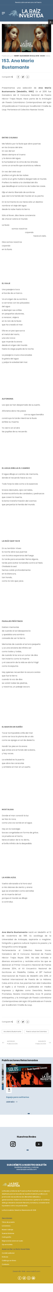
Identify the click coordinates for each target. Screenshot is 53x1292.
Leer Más (6, 1102)
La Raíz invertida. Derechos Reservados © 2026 (19, 1210)
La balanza (6, 1226)
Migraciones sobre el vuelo (12, 1241)
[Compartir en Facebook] (18, 77)
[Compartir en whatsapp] (27, 77)
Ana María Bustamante (12, 1031)
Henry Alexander (21, 56)
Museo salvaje (7, 1229)
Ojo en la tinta (7, 1244)
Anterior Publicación (12, 1042)
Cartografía (6, 1237)
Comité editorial (8, 1253)
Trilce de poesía (8, 1222)
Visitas (45, 56)
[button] (21, 1114)
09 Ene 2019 (34, 56)
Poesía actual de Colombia (36, 1031)
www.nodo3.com (33, 1271)
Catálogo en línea (9, 1260)
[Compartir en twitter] (23, 77)
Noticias (5, 1257)
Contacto (5, 1264)
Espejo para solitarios (13, 1097)
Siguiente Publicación (40, 1042)
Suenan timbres (8, 1233)
